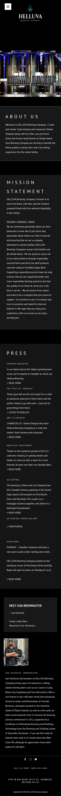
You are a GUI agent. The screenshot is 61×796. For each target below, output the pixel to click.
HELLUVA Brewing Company (37, 792)
